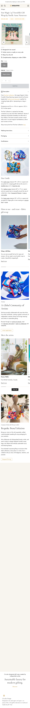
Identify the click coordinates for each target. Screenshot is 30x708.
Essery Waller (5, 377)
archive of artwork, (17, 322)
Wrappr (3, 9)
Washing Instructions (6, 130)
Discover (15, 686)
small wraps (6, 182)
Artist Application (7, 330)
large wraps (6, 198)
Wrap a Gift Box (5, 251)
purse (6, 202)
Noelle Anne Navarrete (13, 99)
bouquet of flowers (16, 193)
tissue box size (16, 186)
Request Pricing (6, 459)
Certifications (4, 141)
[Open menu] (1, 6)
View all (15, 389)
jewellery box (4, 186)
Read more (4, 261)
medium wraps (7, 189)
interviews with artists (8, 324)
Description (6, 91)
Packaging (4, 136)
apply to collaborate (21, 324)
